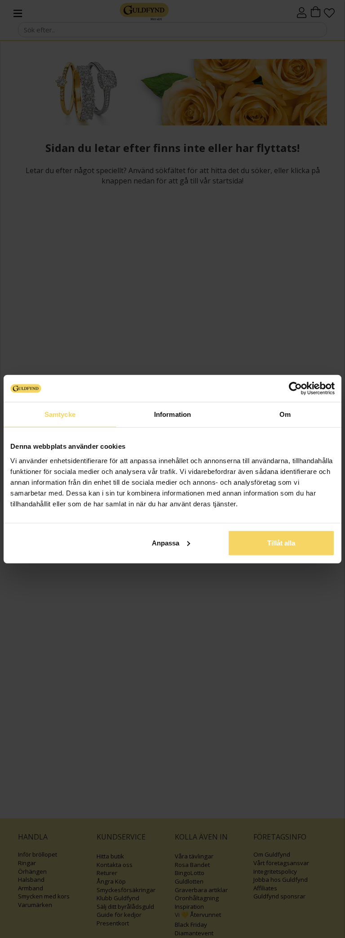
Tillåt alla (281, 542)
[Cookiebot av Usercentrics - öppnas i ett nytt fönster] (295, 388)
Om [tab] (285, 414)
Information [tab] (172, 414)
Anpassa (165, 542)
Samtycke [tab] (59, 414)
